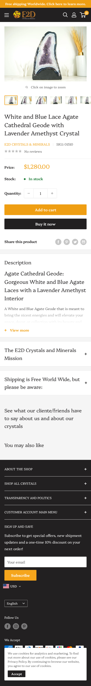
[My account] (74, 14)
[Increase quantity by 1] (52, 193)
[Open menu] (6, 15)
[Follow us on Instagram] (16, 626)
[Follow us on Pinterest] (24, 626)
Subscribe (20, 575)
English (12, 603)
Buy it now (45, 223)
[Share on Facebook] (58, 241)
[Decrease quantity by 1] (28, 193)
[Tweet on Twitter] (75, 241)
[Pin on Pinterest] (67, 241)
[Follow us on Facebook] (7, 626)
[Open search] (65, 14)
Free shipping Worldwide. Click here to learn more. (45, 4)
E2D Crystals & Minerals (27, 144)
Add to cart (45, 209)
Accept (16, 674)
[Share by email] (83, 241)
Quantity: (12, 193)
